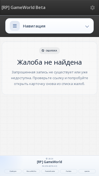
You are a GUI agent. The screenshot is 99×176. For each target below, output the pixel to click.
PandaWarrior (50, 171)
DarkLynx (13, 171)
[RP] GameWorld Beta (23, 7)
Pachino (68, 171)
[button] (49, 26)
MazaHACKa (31, 171)
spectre (86, 171)
